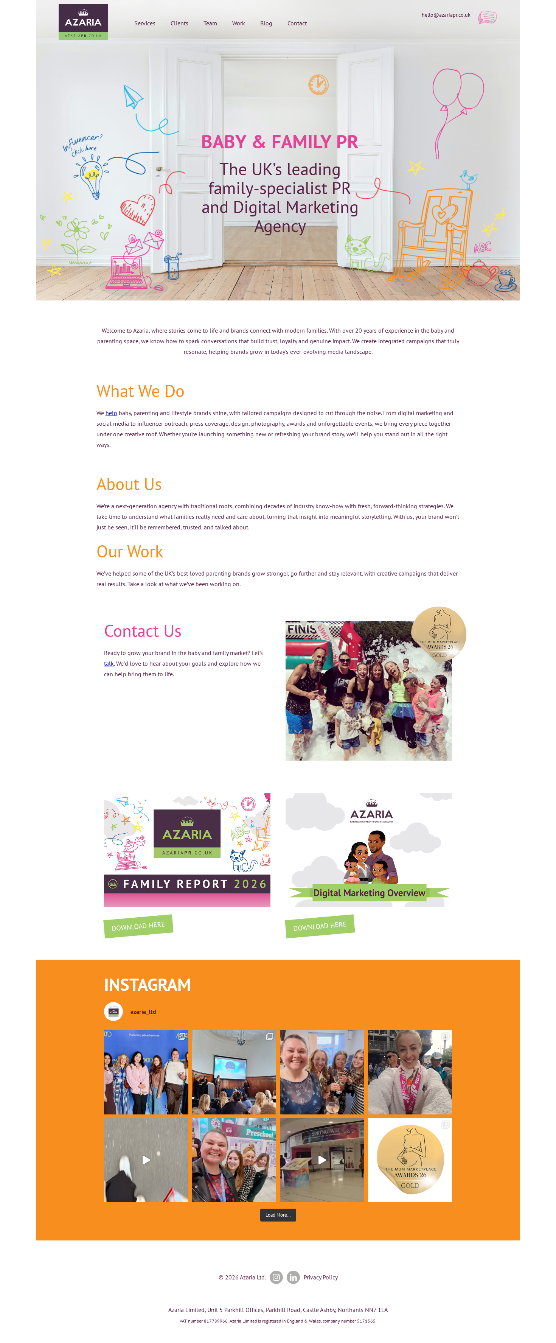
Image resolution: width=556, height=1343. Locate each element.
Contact (297, 23)
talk (109, 663)
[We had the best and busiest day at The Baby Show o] (146, 1160)
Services (144, 23)
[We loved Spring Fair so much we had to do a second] (322, 1160)
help (111, 413)
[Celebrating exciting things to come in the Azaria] (322, 1072)
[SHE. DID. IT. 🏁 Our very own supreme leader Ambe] (410, 1072)
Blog (266, 23)
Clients (179, 23)
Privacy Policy (321, 1277)
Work (238, 23)
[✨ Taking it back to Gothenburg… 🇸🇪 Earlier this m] (146, 1072)
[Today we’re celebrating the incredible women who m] (234, 1160)
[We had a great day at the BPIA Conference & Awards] (234, 1072)
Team (210, 23)
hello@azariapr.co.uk (446, 14)
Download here (138, 926)
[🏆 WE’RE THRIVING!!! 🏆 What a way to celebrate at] (410, 1160)
